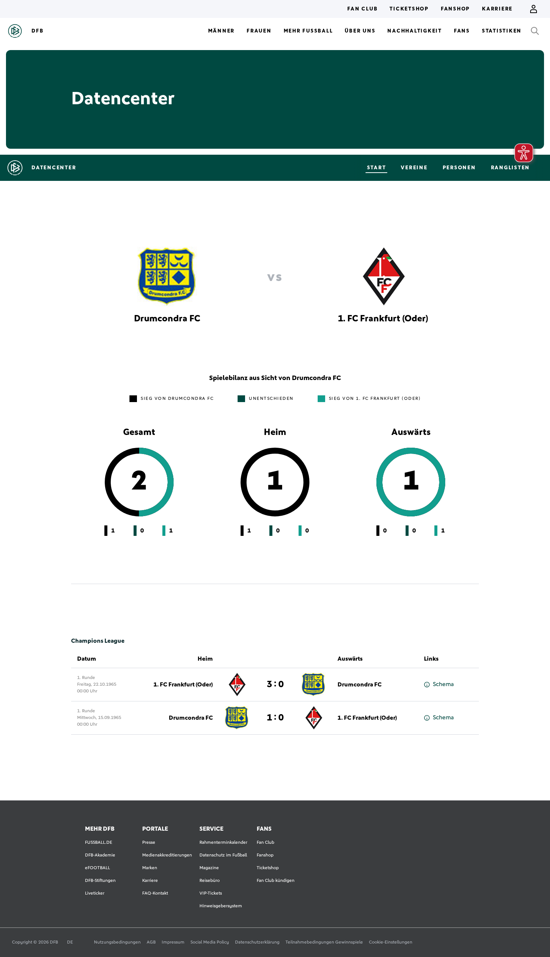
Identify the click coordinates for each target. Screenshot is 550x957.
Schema (443, 684)
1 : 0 (275, 717)
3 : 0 (275, 684)
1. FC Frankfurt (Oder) (183, 685)
